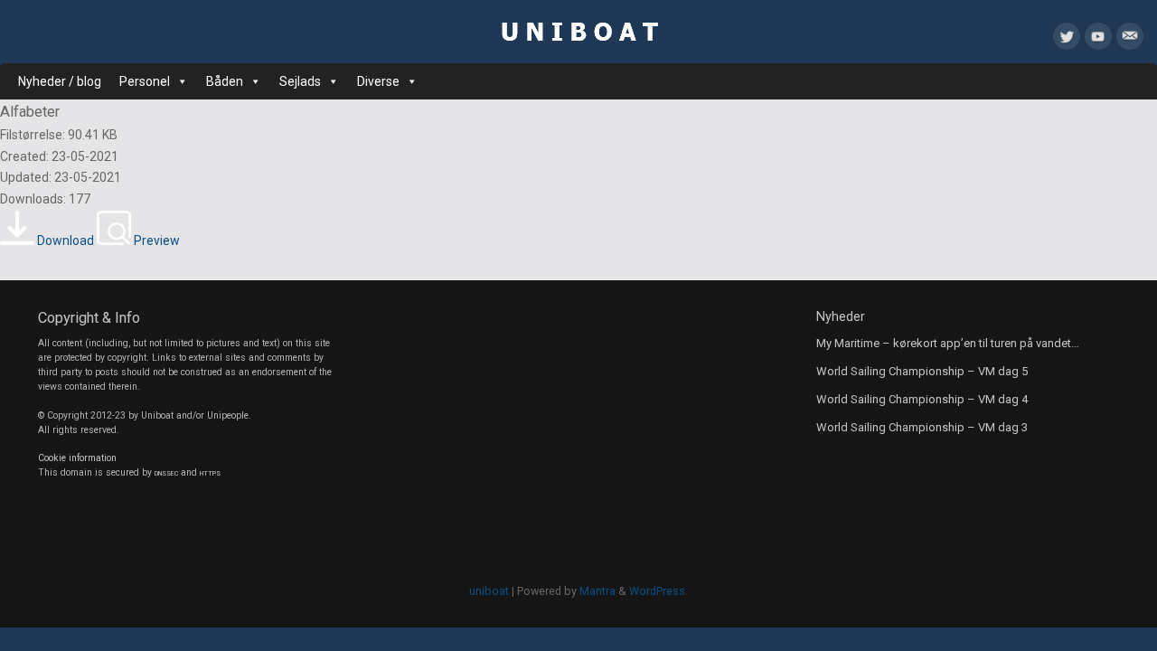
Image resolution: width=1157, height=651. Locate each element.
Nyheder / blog (59, 81)
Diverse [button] (378, 81)
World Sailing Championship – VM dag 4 (922, 399)
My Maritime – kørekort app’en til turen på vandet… (947, 343)
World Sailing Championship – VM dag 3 (922, 427)
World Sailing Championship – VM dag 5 (922, 371)
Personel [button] (144, 81)
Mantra (597, 591)
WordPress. (658, 591)
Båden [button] (224, 81)
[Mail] (1129, 40)
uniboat (489, 591)
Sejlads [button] (300, 81)
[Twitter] (1066, 40)
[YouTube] (1098, 40)
